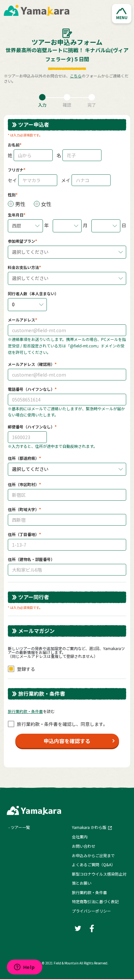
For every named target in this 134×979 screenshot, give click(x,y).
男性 (20, 204)
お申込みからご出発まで (93, 855)
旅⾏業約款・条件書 (25, 711)
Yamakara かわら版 (89, 827)
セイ (12, 180)
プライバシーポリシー (91, 911)
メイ (65, 180)
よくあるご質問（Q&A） (93, 864)
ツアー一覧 (20, 827)
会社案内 (79, 836)
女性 (46, 204)
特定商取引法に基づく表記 (95, 901)
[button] (121, 13)
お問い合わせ (83, 846)
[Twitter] (78, 928)
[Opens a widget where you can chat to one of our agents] (24, 968)
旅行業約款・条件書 (89, 892)
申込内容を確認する (67, 741)
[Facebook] (92, 928)
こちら (76, 75)
